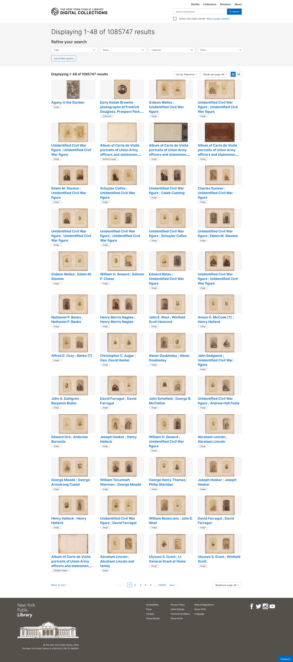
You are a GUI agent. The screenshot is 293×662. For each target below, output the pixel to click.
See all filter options (63, 58)
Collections (209, 4)
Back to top (58, 585)
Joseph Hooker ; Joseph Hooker (217, 482)
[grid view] (233, 74)
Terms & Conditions (180, 613)
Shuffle (195, 4)
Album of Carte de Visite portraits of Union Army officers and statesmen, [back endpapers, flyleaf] (120, 152)
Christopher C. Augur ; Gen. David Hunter (118, 358)
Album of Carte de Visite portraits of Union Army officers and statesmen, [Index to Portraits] (71, 563)
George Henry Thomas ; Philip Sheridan (168, 482)
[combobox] (200, 12)
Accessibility (152, 604)
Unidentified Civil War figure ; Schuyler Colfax (168, 233)
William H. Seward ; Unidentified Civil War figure (166, 441)
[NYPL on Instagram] (265, 606)
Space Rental (152, 618)
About (238, 4)
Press (149, 609)
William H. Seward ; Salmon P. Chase (122, 276)
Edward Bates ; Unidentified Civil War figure (166, 278)
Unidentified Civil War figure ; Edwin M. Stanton (218, 233)
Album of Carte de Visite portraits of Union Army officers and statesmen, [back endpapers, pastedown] (168, 154)
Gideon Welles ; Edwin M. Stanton (71, 276)
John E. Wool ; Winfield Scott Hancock (167, 319)
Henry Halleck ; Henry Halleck (68, 520)
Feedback (286, 659)
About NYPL (200, 609)
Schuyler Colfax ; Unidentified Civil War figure (117, 192)
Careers (150, 613)
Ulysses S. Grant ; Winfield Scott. (219, 559)
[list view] (238, 74)
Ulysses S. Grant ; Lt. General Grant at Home (167, 559)
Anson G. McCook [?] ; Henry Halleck (216, 319)
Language (199, 613)
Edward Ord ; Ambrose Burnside (69, 439)
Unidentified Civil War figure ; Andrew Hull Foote (218, 401)
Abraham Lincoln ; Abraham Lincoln (212, 439)
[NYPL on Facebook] (251, 606)
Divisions (225, 4)
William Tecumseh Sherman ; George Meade (120, 482)
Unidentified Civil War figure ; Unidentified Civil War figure (218, 106)
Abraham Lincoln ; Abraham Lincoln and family (117, 561)
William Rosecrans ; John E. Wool (171, 520)
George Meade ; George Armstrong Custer (70, 482)
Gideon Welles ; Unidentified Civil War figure (166, 106)
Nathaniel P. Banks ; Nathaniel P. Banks (67, 319)
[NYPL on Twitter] (258, 606)
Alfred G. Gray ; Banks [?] (71, 356)
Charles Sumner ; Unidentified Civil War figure (215, 192)
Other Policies (177, 609)
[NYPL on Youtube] (272, 606)
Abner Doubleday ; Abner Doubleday (169, 358)
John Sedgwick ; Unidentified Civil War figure (215, 360)
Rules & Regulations (204, 604)
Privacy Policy (178, 604)
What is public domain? (218, 18)
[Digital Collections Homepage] (79, 11)
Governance (177, 618)
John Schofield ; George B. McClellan (170, 401)
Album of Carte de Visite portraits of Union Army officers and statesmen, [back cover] (217, 152)
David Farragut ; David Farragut (118, 401)
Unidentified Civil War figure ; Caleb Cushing (167, 190)
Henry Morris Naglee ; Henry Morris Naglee (117, 319)
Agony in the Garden (67, 102)
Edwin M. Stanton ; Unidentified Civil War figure (68, 192)
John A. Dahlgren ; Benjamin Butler (66, 401)
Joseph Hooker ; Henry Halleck (118, 439)
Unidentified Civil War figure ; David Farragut (118, 520)
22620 (162, 585)
